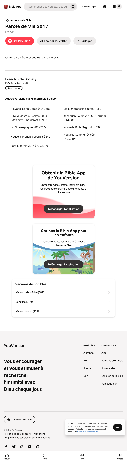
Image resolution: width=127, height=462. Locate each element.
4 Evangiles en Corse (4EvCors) (31, 108)
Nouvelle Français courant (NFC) (31, 136)
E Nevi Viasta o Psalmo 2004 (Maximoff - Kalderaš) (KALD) (29, 118)
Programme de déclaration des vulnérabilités (27, 437)
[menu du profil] (116, 6)
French (10, 32)
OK (117, 427)
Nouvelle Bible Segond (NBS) (82, 127)
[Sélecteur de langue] (104, 6)
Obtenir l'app (89, 6)
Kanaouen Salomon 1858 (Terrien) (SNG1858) (85, 118)
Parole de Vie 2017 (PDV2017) (29, 145)
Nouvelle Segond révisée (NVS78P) (79, 136)
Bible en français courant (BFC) (83, 108)
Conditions (39, 434)
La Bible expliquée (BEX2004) (29, 127)
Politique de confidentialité (18, 434)
